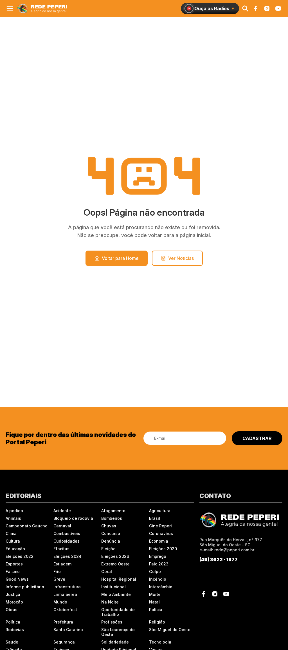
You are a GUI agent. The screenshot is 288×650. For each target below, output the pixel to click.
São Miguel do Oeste (169, 629)
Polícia (155, 609)
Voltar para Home (120, 258)
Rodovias (15, 629)
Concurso (110, 533)
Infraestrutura (67, 586)
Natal (154, 602)
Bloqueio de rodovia (73, 518)
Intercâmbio (160, 586)
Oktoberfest (65, 609)
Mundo (60, 602)
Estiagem (62, 563)
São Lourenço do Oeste (118, 632)
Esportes (14, 563)
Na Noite (110, 602)
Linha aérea (65, 594)
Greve (59, 579)
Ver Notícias (181, 258)
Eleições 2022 (19, 556)
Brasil (154, 518)
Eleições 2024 (67, 556)
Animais (13, 518)
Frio (57, 571)
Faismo (13, 571)
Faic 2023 (158, 563)
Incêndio (157, 579)
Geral (106, 571)
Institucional (113, 586)
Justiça (13, 594)
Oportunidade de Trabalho (118, 612)
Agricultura (159, 510)
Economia (158, 541)
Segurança (64, 642)
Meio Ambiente (116, 594)
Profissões (111, 622)
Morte (155, 594)
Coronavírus (161, 533)
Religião (157, 622)
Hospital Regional (118, 579)
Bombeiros (111, 518)
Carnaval (62, 525)
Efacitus (61, 548)
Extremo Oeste (115, 563)
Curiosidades (66, 541)
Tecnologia (160, 642)
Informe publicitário (25, 586)
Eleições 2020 (163, 548)
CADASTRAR (257, 438)
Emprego (157, 556)
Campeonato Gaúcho (27, 525)
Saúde (12, 642)
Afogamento (113, 510)
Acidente (62, 510)
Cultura (13, 541)
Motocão (14, 602)
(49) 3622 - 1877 (218, 559)
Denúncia (110, 541)
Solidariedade (115, 642)
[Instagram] (267, 8)
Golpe (155, 571)
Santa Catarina (68, 629)
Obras (11, 609)
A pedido (14, 510)
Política (13, 622)
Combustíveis (66, 533)
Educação (15, 548)
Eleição (108, 548)
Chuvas (108, 525)
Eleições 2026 (115, 556)
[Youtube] (278, 8)
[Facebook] (255, 8)
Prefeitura (63, 622)
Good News (17, 579)
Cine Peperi (160, 525)
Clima (11, 533)
